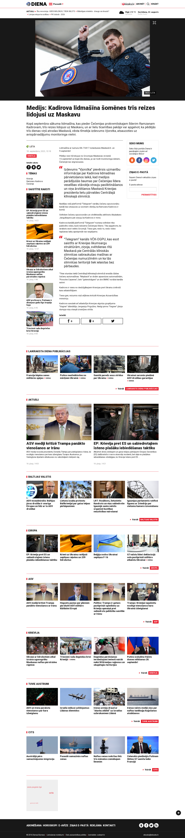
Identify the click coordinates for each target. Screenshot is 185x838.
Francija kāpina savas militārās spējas (38, 376)
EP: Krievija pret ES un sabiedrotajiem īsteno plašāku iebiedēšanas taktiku (37, 214)
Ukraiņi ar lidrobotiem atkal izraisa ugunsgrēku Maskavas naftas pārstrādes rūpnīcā (39, 273)
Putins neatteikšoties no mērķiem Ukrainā (73, 376)
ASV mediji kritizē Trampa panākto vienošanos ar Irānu (55, 445)
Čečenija (30, 184)
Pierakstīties (148, 195)
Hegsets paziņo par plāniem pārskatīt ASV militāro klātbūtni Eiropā (74, 606)
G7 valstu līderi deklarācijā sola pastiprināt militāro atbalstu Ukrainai (141, 557)
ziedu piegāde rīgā (34, 787)
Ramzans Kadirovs (34, 181)
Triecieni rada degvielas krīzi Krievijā (38, 329)
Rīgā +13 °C (130, 12)
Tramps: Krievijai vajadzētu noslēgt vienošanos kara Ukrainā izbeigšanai (141, 606)
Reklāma (96, 825)
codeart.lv (101, 835)
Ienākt (155, 4)
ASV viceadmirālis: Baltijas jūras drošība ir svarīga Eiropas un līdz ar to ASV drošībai (40, 504)
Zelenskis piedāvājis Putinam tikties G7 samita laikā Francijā (142, 759)
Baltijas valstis (39, 476)
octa (51, 792)
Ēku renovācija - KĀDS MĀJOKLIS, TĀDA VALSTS (56, 11)
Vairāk (121, 389)
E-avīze (63, 825)
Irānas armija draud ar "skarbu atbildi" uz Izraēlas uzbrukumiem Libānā (108, 711)
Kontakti (109, 825)
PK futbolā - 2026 (58, 14)
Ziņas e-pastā (79, 825)
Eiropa (32, 530)
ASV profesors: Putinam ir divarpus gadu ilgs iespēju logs (39, 302)
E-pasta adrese (136, 185)
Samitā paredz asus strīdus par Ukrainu (108, 376)
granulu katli (34, 803)
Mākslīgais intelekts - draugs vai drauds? (93, 11)
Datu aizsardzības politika (76, 835)
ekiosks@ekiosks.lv (151, 835)
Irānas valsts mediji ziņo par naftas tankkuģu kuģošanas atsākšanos (142, 711)
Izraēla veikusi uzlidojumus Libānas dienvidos (74, 709)
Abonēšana (34, 825)
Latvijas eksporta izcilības (39, 14)
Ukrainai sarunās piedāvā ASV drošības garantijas (140, 378)
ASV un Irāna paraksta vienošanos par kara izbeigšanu (38, 711)
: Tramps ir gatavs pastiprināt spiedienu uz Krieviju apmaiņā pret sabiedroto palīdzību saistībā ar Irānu (109, 608)
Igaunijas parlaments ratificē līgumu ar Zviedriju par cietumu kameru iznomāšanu (142, 503)
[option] (92, 60)
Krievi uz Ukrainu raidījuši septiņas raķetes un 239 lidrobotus (38, 243)
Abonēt (140, 4)
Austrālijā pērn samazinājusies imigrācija (40, 757)
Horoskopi (50, 825)
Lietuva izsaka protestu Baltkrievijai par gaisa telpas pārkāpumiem (75, 503)
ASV (30, 578)
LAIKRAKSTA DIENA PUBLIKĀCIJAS (49, 351)
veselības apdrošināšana (39, 797)
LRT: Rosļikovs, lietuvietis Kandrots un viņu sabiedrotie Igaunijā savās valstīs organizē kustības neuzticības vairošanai (109, 506)
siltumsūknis (48, 805)
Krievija (31, 156)
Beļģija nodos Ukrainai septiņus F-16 (106, 556)
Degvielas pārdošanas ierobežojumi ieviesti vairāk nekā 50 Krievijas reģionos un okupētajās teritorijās (109, 660)
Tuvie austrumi (38, 683)
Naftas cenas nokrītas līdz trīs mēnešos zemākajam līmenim (108, 759)
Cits (31, 732)
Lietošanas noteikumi (55, 835)
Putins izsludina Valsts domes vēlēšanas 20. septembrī (139, 659)
